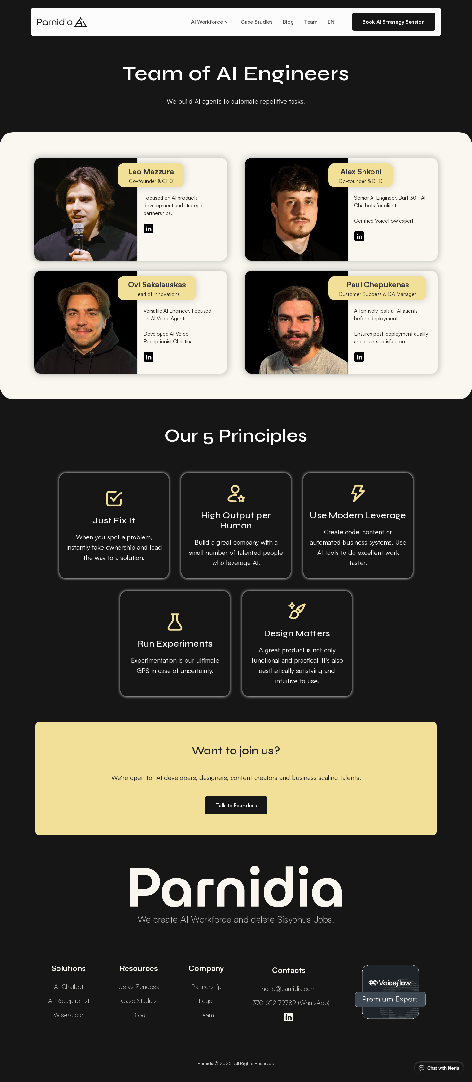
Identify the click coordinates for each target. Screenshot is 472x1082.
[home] (62, 22)
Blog (288, 22)
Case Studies (257, 22)
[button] (211, 21)
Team (311, 22)
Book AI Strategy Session (394, 22)
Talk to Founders (236, 805)
